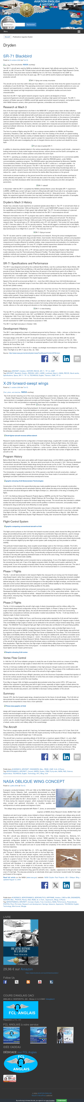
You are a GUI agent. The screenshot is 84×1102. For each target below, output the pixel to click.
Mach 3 (55, 373)
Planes (24, 900)
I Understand (62, 1100)
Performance (61, 902)
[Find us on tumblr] (51, 982)
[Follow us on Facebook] (5, 982)
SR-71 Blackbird (17, 56)
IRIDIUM (31, 373)
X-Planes (61, 769)
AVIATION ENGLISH (45, 1093)
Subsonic (52, 904)
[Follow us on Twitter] (16, 982)
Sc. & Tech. (41, 900)
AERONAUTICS (40, 897)
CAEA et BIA (66, 897)
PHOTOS (18, 900)
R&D (64, 771)
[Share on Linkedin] (66, 358)
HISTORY (30, 371)
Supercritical (7, 773)
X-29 (55, 769)
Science (70, 771)
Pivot (12, 904)
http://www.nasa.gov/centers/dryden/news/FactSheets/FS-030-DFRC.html (34, 353)
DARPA (36, 771)
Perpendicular (72, 902)
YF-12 (58, 375)
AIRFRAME (50, 897)
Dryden (24, 373)
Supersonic (49, 900)
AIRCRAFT (15, 371)
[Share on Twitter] (55, 358)
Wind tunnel (16, 906)
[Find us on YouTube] (40, 982)
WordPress (42, 1095)
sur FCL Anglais (27, 1052)
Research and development (31, 904)
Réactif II (35, 1095)
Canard (30, 771)
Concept (31, 902)
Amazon (27, 969)
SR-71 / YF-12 (45, 371)
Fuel (41, 902)
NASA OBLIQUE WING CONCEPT (34, 781)
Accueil (7, 37)
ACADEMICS (16, 769)
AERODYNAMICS (12, 771)
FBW (47, 771)
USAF (53, 371)
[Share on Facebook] (44, 358)
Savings (45, 904)
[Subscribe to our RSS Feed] (28, 982)
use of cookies (50, 1100)
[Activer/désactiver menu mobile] (79, 31)
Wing (42, 773)
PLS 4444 (18, 904)
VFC (37, 773)
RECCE (36, 371)
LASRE (42, 373)
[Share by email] (77, 358)
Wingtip (23, 906)
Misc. (41, 769)
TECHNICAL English (37, 375)
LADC (37, 373)
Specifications (8, 375)
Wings (56, 900)
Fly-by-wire (53, 771)
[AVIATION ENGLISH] (27, 10)
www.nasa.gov (32, 877)
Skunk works (74, 373)
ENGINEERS (34, 769)
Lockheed (48, 373)
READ (46, 769)
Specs (16, 375)
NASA (61, 373)
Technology (32, 773)
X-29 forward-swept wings (25, 383)
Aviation (23, 371)
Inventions (47, 902)
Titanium (48, 375)
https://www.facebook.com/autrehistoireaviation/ (42, 973)
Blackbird (18, 373)
